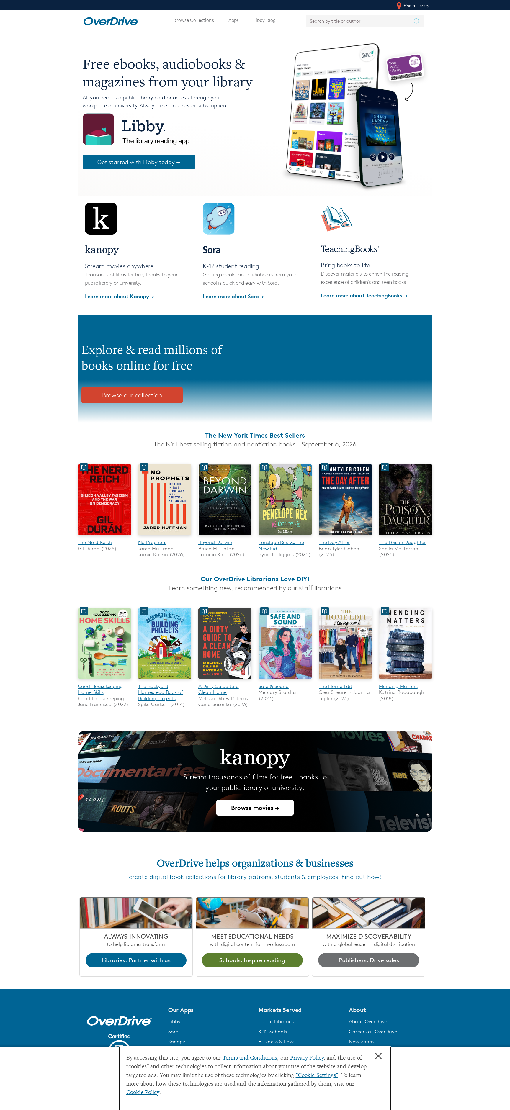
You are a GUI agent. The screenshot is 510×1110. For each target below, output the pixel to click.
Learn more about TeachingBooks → (364, 295)
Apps (233, 20)
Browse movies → (255, 807)
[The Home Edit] (345, 679)
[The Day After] (345, 536)
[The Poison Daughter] (405, 536)
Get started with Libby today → (139, 162)
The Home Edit (335, 686)
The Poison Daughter (402, 542)
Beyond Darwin (215, 542)
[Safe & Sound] (285, 679)
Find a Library (416, 5)
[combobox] (359, 21)
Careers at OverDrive (373, 1031)
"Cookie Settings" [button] (317, 1075)
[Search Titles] (418, 21)
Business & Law (276, 1041)
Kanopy (176, 1041)
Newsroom (361, 1041)
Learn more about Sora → (233, 296)
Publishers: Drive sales (369, 960)
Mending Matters (398, 686)
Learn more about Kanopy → (119, 296)
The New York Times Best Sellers (255, 435)
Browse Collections (193, 20)
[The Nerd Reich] (104, 536)
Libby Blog (265, 20)
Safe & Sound (274, 686)
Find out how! (361, 876)
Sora (173, 1031)
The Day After (334, 542)
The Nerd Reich (95, 542)
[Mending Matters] (405, 679)
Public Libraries (276, 1021)
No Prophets (152, 542)
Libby (174, 1021)
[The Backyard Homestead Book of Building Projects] (164, 679)
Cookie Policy (142, 1093)
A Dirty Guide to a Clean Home (218, 689)
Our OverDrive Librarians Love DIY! (255, 579)
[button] (209, 1010)
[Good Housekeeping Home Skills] (104, 679)
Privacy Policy (307, 1058)
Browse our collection (132, 395)
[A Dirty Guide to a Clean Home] (224, 679)
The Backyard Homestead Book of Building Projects (160, 692)
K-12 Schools (273, 1031)
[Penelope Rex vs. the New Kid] (285, 536)
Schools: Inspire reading (252, 960)
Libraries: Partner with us (136, 960)
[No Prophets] (164, 536)
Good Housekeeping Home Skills (100, 689)
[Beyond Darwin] (224, 536)
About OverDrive (368, 1021)
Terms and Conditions (250, 1058)
